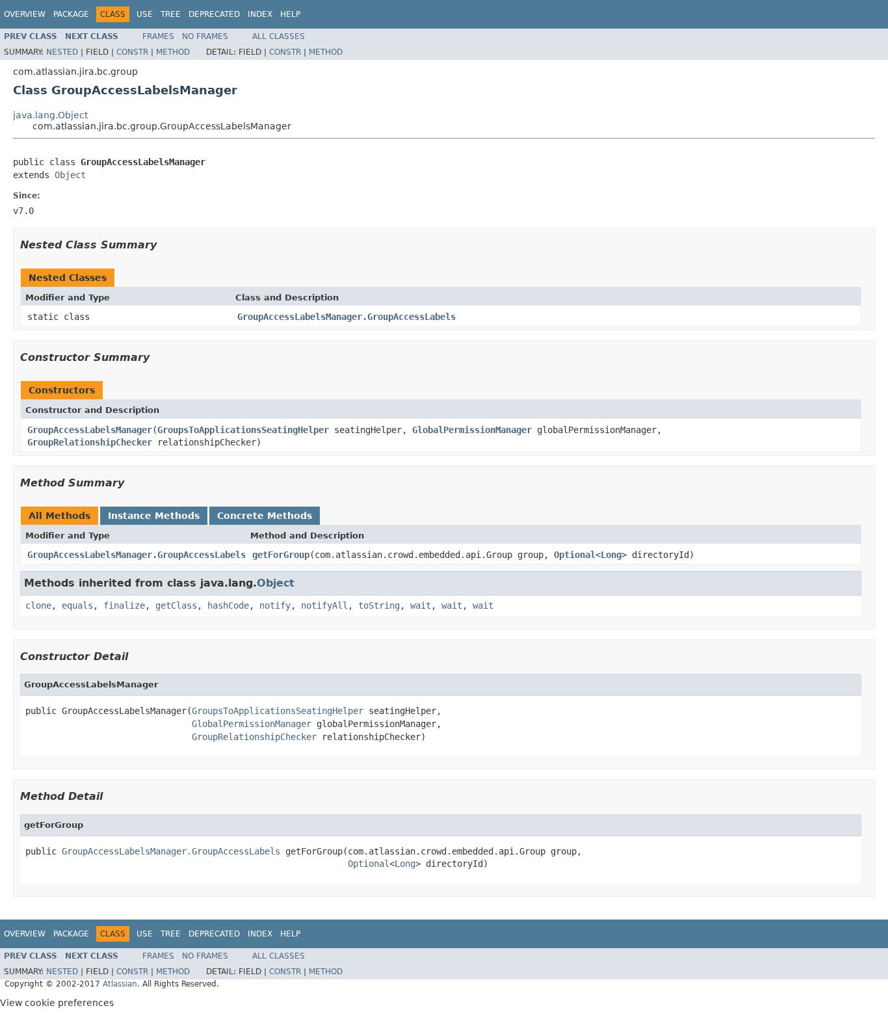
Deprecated (214, 14)
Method (173, 52)
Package (71, 14)
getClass (176, 605)
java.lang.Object (50, 115)
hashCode (228, 605)
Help (290, 14)
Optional (574, 555)
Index (260, 14)
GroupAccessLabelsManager (89, 430)
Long (611, 555)
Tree (171, 14)
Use (145, 14)
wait (420, 605)
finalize (124, 605)
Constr (132, 52)
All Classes (278, 36)
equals (77, 605)
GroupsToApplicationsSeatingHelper (243, 430)
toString (379, 605)
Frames (158, 36)
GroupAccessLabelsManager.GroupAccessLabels (346, 317)
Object (70, 175)
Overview (25, 14)
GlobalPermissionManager (472, 430)
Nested (62, 52)
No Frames (205, 36)
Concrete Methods (264, 515)
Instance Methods (154, 515)
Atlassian (120, 983)
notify (275, 605)
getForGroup (280, 555)
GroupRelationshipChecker (89, 442)
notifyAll (324, 605)
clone (38, 605)
